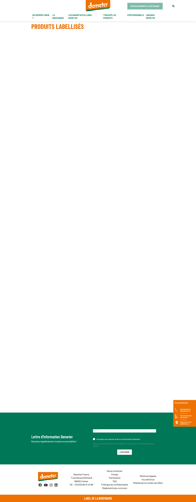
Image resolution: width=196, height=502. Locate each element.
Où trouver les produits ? (186, 416)
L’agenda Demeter (150, 16)
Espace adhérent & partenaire (145, 6)
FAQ (115, 481)
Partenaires (114, 477)
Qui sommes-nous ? (40, 16)
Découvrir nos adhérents (185, 423)
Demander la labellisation (185, 410)
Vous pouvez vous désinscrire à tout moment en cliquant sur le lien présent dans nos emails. (123, 445)
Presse (114, 474)
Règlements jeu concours (114, 488)
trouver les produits (109, 16)
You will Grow (148, 479)
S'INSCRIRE (124, 452)
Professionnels (135, 15)
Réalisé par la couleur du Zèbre (148, 482)
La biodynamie (58, 16)
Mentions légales (148, 476)
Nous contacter (114, 471)
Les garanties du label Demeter (80, 16)
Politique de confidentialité (114, 484)
